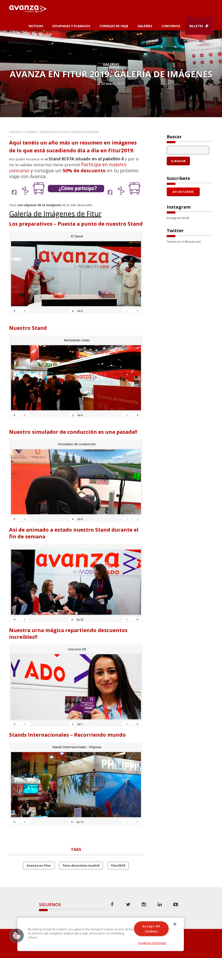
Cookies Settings (152, 943)
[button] (17, 935)
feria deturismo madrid (81, 865)
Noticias (36, 26)
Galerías (145, 26)
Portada (15, 132)
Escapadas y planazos (71, 26)
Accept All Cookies (151, 928)
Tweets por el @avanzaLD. (184, 241)
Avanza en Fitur (39, 865)
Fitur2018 (118, 865)
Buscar (180, 161)
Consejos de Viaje (114, 26)
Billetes (196, 26)
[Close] (175, 924)
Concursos (171, 26)
